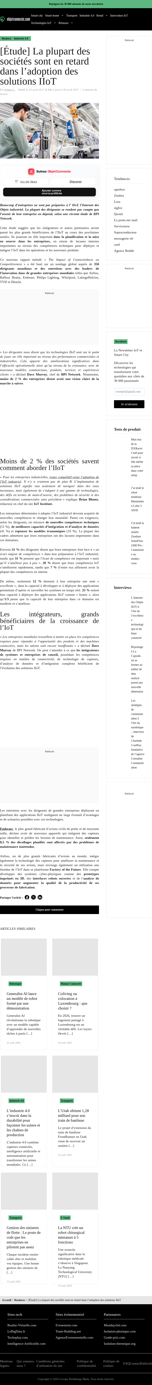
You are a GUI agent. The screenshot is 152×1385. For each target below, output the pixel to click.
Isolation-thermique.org (120, 1343)
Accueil (6, 1300)
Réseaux (64, 23)
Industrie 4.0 (87, 15)
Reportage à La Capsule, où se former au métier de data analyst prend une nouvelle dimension (137, 669)
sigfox (118, 208)
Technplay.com (17, 1337)
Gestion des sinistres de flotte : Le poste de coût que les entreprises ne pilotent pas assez (24, 1237)
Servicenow (122, 226)
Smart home (52, 15)
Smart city (37, 15)
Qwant (118, 214)
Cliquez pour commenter (50, 909)
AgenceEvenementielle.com (74, 1337)
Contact (135, 1363)
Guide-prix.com (114, 1337)
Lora (117, 202)
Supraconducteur (125, 232)
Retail (99, 15)
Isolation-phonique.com (120, 1331)
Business (6, 38)
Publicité (146, 1363)
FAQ (126, 1363)
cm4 (117, 244)
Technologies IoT (41, 23)
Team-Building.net (68, 1331)
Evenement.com (66, 1325)
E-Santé (65, 1217)
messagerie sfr (123, 238)
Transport (71, 15)
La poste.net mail (125, 220)
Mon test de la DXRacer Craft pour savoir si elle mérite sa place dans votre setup (137, 457)
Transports (67, 1100)
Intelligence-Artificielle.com (26, 1343)
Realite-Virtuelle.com (21, 1325)
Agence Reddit (124, 251)
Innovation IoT (119, 15)
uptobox (119, 189)
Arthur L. (9, 89)
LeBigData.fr (16, 1331)
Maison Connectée (71, 983)
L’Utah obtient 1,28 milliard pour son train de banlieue (73, 1115)
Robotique (15, 983)
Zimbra (119, 195)
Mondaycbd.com (115, 1325)
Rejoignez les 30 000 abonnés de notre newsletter (76, 4)
